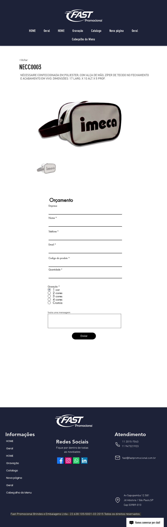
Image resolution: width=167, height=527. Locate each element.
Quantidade (54, 269)
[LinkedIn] (84, 460)
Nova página (14, 478)
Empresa (53, 206)
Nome (52, 218)
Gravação (12, 463)
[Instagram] (68, 460)
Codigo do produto (58, 258)
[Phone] (117, 444)
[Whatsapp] (76, 460)
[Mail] (117, 457)
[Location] (117, 500)
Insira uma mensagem (59, 312)
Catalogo (12, 470)
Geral (9, 448)
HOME (9, 441)
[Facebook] (60, 460)
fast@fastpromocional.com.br (139, 458)
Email (51, 244)
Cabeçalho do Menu (14, 492)
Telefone (53, 231)
